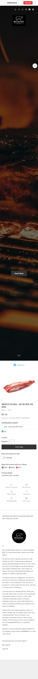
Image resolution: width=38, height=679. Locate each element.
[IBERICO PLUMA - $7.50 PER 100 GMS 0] (19, 385)
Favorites (26, 494)
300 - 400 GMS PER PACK (13, 427)
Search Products (11, 487)
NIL (5, 431)
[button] (8, 458)
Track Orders (11, 494)
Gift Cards (26, 501)
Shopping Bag (11, 501)
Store (3, 410)
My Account (26, 487)
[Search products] (35, 66)
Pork (9, 410)
